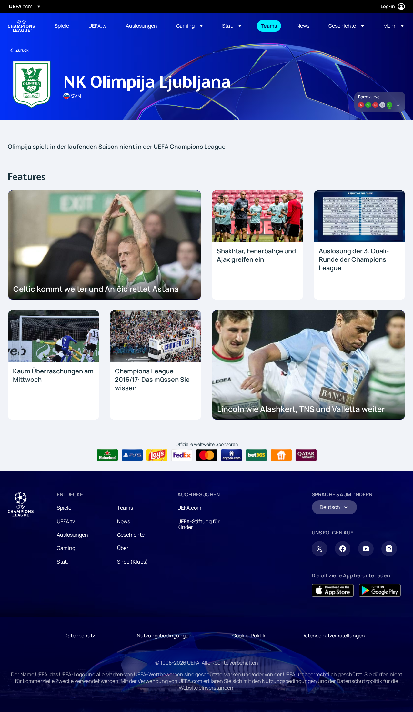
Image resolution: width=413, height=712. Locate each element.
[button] (189, 26)
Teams (125, 507)
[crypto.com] (231, 455)
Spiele (64, 507)
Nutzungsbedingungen (164, 635)
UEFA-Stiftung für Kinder (198, 524)
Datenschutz (79, 635)
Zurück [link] (21, 50)
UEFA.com (189, 507)
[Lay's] (156, 455)
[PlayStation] (132, 455)
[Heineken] (107, 455)
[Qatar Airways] (306, 455)
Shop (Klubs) (132, 561)
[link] (61, 26)
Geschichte (131, 534)
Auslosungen (72, 534)
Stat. (62, 561)
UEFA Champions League (21, 26)
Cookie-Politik (248, 635)
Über (122, 548)
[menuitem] (63, 26)
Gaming (66, 548)
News (123, 521)
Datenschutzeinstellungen (333, 635)
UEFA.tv (66, 521)
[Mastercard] (206, 455)
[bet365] (256, 455)
